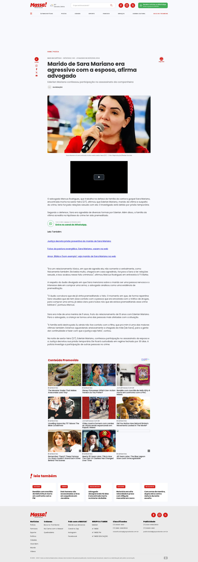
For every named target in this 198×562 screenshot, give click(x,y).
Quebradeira (49, 532)
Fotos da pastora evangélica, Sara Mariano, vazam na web (77, 248)
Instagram (72, 532)
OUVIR (36, 62)
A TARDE (95, 529)
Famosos (33, 529)
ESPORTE (92, 13)
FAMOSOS (106, 13)
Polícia (56, 52)
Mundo (33, 547)
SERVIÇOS (121, 13)
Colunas (48, 521)
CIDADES (77, 13)
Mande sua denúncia (76, 525)
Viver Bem (34, 544)
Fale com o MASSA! (77, 521)
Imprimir (161, 61)
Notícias (34, 521)
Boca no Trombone (51, 525)
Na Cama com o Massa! (53, 529)
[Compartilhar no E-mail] (37, 75)
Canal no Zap (73, 529)
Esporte (33, 532)
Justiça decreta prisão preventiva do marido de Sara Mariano (79, 241)
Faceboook (72, 536)
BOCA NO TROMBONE (161, 13)
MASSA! (95, 525)
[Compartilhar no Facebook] (36, 69)
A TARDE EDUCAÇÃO (100, 536)
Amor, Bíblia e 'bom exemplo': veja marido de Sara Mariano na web (81, 256)
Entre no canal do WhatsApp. (71, 224)
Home (50, 52)
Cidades (33, 540)
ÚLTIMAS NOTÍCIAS (46, 13)
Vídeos (33, 551)
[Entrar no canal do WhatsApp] (50, 223)
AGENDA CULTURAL (139, 13)
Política (33, 536)
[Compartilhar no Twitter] (36, 72)
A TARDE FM (96, 532)
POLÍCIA (63, 13)
